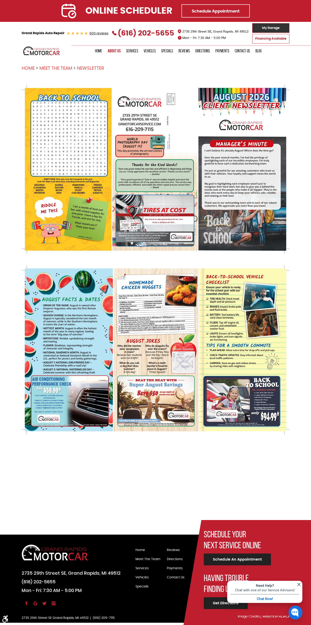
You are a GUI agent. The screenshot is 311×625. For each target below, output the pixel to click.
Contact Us (242, 50)
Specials (167, 50)
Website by (275, 616)
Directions (202, 50)
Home (98, 50)
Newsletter (90, 68)
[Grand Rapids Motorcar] (42, 51)
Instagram (53, 605)
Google (35, 605)
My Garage (271, 28)
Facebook (26, 605)
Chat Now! (265, 598)
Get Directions (226, 603)
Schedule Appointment (216, 11)
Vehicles (150, 50)
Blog (258, 50)
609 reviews (98, 33)
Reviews (184, 50)
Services (132, 50)
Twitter (44, 605)
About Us (114, 50)
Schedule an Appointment (237, 559)
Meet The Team (55, 68)
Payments (222, 50)
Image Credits (249, 616)
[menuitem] (98, 51)
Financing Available (270, 38)
